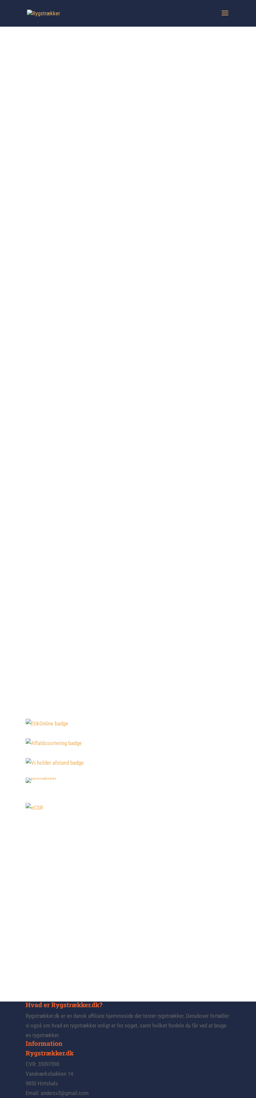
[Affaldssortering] (54, 743)
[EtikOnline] (47, 723)
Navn (31, 916)
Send (39, 967)
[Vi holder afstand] (55, 762)
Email (32, 931)
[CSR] (34, 807)
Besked (34, 953)
